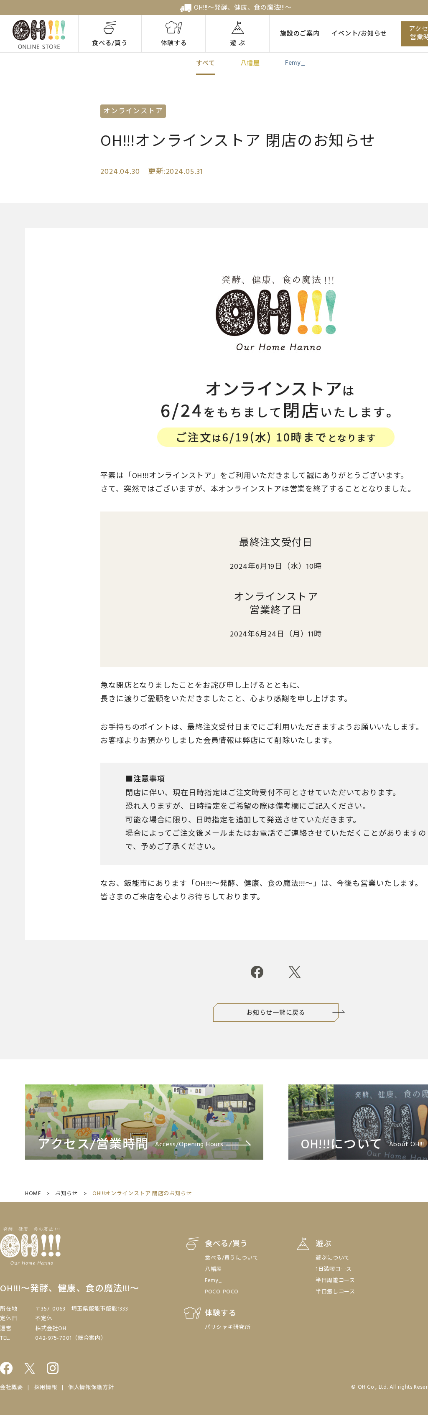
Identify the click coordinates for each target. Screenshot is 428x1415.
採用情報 (45, 1387)
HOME (33, 1193)
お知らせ (66, 1193)
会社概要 (11, 1387)
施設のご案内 (300, 34)
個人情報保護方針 (91, 1387)
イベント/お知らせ (359, 34)
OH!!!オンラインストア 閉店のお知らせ (142, 1193)
